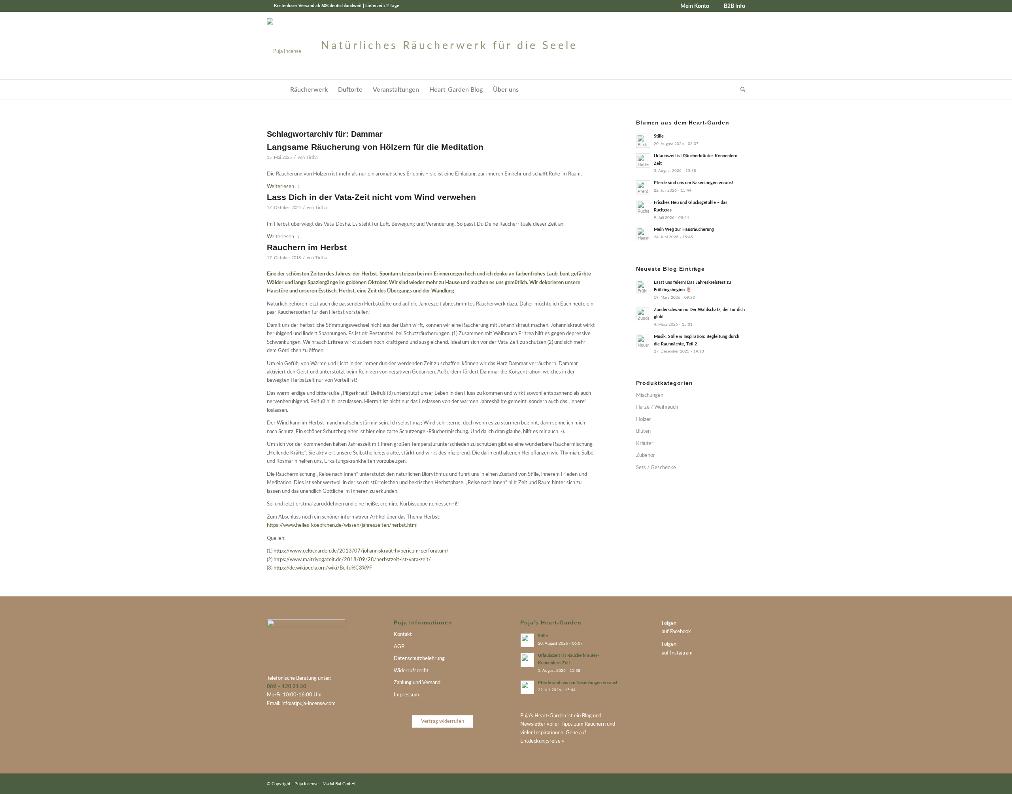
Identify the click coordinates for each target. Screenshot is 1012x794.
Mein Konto (694, 6)
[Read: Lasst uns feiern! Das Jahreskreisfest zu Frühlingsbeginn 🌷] (643, 287)
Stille (659, 136)
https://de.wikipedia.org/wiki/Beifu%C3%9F (323, 568)
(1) (454, 333)
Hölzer (643, 419)
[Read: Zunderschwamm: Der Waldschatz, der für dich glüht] (643, 314)
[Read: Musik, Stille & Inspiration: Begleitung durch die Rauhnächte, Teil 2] (643, 341)
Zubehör (645, 455)
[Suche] (740, 90)
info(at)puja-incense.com (308, 703)
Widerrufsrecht (411, 670)
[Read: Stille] (643, 141)
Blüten (643, 431)
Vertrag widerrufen (442, 721)
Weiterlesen (280, 186)
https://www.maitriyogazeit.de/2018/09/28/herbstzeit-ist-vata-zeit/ (352, 559)
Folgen (669, 623)
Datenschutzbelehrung (419, 658)
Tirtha (311, 158)
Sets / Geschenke (656, 467)
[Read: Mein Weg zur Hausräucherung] (643, 234)
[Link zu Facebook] (727, 784)
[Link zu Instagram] (739, 784)
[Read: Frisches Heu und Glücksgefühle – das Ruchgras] (643, 207)
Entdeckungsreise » (542, 741)
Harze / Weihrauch (657, 407)
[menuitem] (692, 6)
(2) (550, 342)
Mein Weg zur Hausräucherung (684, 229)
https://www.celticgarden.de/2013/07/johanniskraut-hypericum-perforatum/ (361, 551)
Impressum (406, 695)
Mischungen (649, 395)
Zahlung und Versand (417, 682)
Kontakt (403, 634)
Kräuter (644, 443)
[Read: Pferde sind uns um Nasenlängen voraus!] (643, 187)
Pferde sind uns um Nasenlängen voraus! (693, 183)
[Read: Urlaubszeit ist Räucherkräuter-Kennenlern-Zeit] (643, 160)
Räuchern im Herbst (307, 247)
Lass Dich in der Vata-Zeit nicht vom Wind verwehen (371, 197)
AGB (399, 646)
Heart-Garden (550, 716)
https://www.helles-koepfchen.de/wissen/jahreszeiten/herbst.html (342, 525)
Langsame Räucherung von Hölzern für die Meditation (375, 146)
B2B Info (734, 6)
